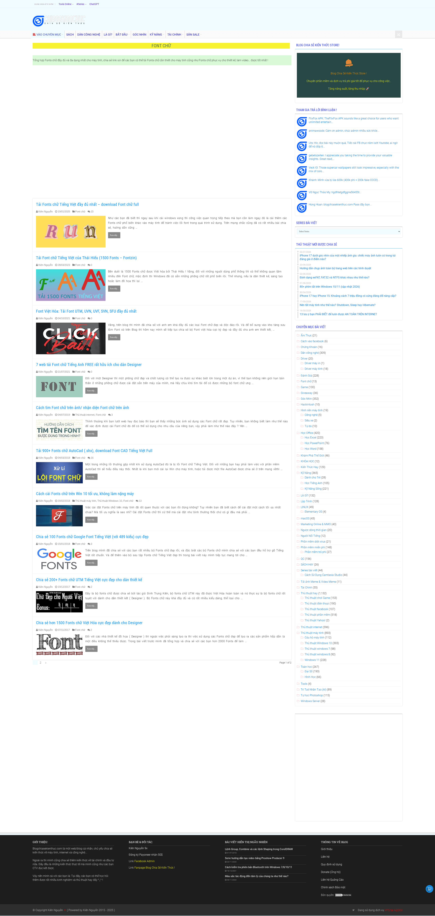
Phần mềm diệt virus (313, 541)
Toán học (306, 666)
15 (92, 211)
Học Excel (310, 437)
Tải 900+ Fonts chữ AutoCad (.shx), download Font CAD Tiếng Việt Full (94, 450)
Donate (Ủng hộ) (331, 872)
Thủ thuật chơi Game (317, 597)
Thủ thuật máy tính (85, 500)
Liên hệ (325, 856)
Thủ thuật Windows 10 (109, 500)
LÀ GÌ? (108, 34)
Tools (304, 683)
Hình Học (310, 677)
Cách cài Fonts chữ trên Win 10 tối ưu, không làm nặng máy (85, 493)
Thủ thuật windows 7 (317, 648)
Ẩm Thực (306, 335)
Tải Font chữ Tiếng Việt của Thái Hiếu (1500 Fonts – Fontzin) (86, 257)
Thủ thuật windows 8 (317, 654)
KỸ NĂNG (156, 34)
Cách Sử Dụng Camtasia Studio (323, 575)
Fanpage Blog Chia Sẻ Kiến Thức (153, 867)
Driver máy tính (314, 368)
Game (304, 387)
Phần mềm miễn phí (313, 547)
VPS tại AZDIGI (393, 910)
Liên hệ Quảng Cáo (332, 879)
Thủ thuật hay (309, 593)
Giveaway (306, 393)
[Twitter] (353, 910)
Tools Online (65, 4)
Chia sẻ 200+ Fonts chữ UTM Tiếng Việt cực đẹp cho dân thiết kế (89, 579)
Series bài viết (309, 570)
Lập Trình (306, 501)
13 (140, 500)
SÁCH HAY (307, 564)
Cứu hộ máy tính (314, 637)
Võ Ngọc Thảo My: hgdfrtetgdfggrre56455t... (335, 192)
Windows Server (310, 701)
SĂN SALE (192, 34)
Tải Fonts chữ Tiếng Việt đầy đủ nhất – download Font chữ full (87, 204)
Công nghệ (311, 415)
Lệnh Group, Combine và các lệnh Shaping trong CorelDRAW (259, 849)
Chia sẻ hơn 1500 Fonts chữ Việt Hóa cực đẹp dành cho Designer (89, 622)
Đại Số (308, 671)
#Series (80, 4)
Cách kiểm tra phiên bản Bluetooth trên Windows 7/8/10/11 (258, 867)
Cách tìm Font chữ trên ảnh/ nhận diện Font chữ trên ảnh (82, 407)
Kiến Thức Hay (309, 467)
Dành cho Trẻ (312, 477)
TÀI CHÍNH (174, 34)
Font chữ (80, 211)
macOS (305, 518)
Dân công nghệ (310, 352)
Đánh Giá (306, 375)
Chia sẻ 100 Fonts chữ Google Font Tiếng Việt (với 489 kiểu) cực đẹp (92, 536)
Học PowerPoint (314, 443)
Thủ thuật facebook (316, 609)
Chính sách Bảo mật (333, 887)
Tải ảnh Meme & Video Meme (318, 581)
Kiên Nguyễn (45, 211)
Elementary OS (313, 511)
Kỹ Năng (306, 472)
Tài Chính (306, 587)
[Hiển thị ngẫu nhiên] (398, 35)
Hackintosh (307, 404)
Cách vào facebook (312, 341)
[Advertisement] (135, 132)
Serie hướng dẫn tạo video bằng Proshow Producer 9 (254, 858)
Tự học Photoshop (312, 695)
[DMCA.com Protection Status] (343, 895)
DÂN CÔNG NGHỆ (88, 34)
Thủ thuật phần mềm (317, 614)
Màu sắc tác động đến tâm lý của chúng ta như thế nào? (256, 876)
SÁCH (70, 34)
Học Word (310, 448)
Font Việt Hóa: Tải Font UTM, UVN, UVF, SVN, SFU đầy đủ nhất (86, 311)
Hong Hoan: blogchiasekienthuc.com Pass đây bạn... (340, 204)
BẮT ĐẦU (121, 34)
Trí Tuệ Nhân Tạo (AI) (313, 689)
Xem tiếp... (114, 235)
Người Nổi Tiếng (310, 535)
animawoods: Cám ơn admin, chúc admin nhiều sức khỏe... (344, 130)
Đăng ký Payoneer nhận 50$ (146, 854)
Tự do (308, 426)
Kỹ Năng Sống (313, 488)
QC (302, 558)
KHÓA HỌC (307, 461)
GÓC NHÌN (139, 34)
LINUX (304, 507)
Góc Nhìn (306, 398)
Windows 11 (312, 660)
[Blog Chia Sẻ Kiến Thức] (59, 20)
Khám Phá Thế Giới (312, 455)
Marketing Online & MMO (316, 524)
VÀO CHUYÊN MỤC (49, 34)
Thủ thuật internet (84, 414)
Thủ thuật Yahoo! (315, 620)
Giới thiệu (326, 849)
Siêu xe (309, 420)
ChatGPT (94, 4)
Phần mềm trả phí (315, 552)
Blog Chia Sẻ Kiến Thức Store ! (349, 73)
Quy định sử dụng (331, 864)
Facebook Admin (144, 861)
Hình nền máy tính (312, 410)
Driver (304, 358)
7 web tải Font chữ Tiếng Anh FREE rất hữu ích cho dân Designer (89, 364)
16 (92, 457)
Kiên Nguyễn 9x (138, 848)
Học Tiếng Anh (313, 483)
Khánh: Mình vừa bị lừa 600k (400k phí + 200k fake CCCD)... (344, 180)
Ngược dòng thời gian (314, 530)
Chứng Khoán (309, 347)
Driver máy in (312, 363)
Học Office (307, 433)
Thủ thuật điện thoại (317, 603)
